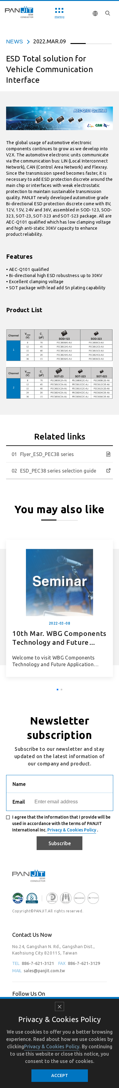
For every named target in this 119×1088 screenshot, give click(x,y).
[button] (57, 689)
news (14, 41)
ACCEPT (59, 1075)
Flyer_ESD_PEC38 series (47, 454)
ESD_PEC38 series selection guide (58, 470)
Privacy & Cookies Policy (71, 829)
